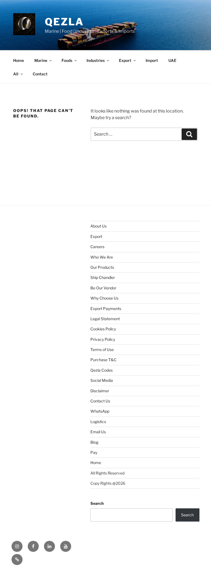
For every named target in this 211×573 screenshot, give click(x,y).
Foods (67, 60)
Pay (93, 452)
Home (18, 60)
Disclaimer (99, 390)
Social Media (101, 380)
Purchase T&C (103, 359)
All (15, 74)
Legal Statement (105, 318)
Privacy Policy (102, 339)
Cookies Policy (103, 329)
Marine (40, 60)
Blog (94, 442)
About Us (98, 226)
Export (125, 60)
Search (97, 503)
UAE (172, 60)
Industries (96, 60)
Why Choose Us (104, 298)
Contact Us (100, 401)
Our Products (102, 267)
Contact (40, 74)
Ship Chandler (102, 277)
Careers (97, 246)
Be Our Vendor (103, 288)
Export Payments (105, 308)
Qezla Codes (101, 370)
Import (152, 60)
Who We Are (101, 257)
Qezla (64, 22)
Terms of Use (102, 349)
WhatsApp (99, 411)
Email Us (98, 431)
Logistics (98, 421)
